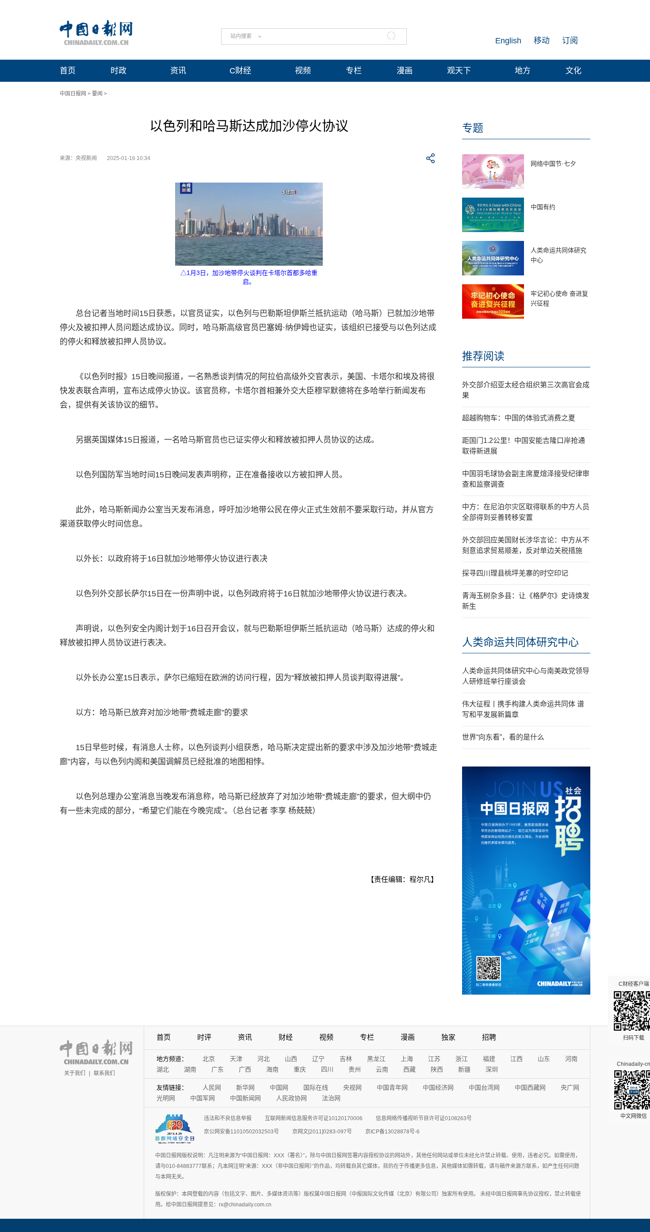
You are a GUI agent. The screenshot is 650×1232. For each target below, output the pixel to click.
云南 (382, 1069)
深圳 (492, 1069)
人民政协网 (291, 1098)
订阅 (570, 40)
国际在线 (315, 1087)
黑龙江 (376, 1058)
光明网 (166, 1098)
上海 (407, 1058)
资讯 (178, 70)
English (508, 40)
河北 (263, 1058)
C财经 (240, 70)
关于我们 (74, 1073)
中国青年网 (392, 1087)
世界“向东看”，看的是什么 (503, 737)
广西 (245, 1069)
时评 (204, 1037)
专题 (472, 128)
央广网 (570, 1087)
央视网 (352, 1087)
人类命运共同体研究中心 (520, 642)
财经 (286, 1037)
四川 (327, 1069)
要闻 (97, 94)
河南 (571, 1058)
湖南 (190, 1069)
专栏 (354, 70)
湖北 (163, 1069)
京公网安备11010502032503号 (241, 1132)
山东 (544, 1058)
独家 (448, 1037)
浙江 (461, 1058)
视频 (303, 70)
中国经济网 (438, 1087)
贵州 (354, 1069)
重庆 (300, 1069)
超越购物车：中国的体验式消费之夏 (518, 418)
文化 (573, 70)
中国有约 (543, 206)
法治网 (331, 1098)
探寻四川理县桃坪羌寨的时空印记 (515, 573)
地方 (523, 70)
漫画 (405, 70)
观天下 (459, 70)
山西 (291, 1058)
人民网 (212, 1087)
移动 (542, 40)
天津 (236, 1058)
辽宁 (318, 1058)
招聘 (489, 1037)
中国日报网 (73, 94)
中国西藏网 (530, 1087)
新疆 (464, 1069)
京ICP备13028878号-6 (392, 1132)
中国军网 (202, 1098)
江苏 (434, 1058)
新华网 (245, 1087)
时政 (118, 70)
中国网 (279, 1087)
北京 (209, 1058)
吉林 (346, 1058)
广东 (217, 1069)
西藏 (409, 1069)
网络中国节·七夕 (553, 163)
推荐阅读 (483, 356)
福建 (489, 1058)
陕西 (437, 1069)
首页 (68, 70)
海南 (272, 1069)
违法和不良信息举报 (228, 1118)
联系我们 (104, 1073)
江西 (516, 1058)
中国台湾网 (484, 1087)
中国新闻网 (245, 1098)
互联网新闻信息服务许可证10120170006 (314, 1118)
